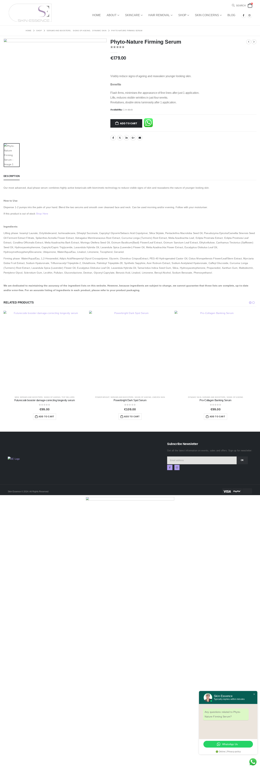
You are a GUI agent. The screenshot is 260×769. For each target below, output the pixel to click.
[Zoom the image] (14, 459)
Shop (182, 15)
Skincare (132, 15)
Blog (231, 15)
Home (96, 15)
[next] (254, 41)
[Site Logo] (30, 13)
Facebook (113, 138)
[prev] (248, 41)
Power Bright (102, 397)
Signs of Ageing (52, 397)
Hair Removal (159, 15)
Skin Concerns (207, 15)
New (17, 397)
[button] (238, 5)
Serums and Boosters (31, 397)
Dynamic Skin (194, 397)
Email (140, 138)
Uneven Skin (158, 397)
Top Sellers (68, 397)
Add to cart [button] (46, 416)
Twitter (120, 138)
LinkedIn (126, 138)
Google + (133, 138)
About (112, 15)
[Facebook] (243, 15)
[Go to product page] (44, 352)
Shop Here (42, 213)
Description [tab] (12, 176)
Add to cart (128, 123)
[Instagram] (249, 15)
